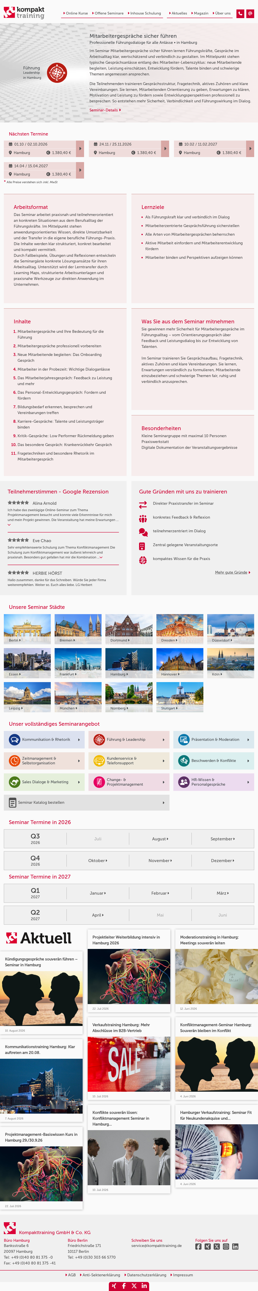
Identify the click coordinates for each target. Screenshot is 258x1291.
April (96, 915)
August (159, 838)
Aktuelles (179, 13)
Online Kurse (77, 13)
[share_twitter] (134, 1286)
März (221, 893)
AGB (71, 1275)
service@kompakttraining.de (156, 1245)
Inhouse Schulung (145, 13)
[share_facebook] (124, 1286)
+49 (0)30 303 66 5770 (95, 1257)
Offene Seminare (109, 13)
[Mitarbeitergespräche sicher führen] (240, 13)
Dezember (221, 860)
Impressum (182, 1275)
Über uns (223, 13)
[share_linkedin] (144, 1286)
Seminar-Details (104, 110)
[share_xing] (114, 1286)
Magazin (201, 13)
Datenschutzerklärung (146, 1275)
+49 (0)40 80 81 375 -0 (32, 1257)
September (221, 838)
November (159, 860)
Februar (159, 893)
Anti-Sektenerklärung (101, 1275)
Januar (96, 893)
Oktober (96, 860)
